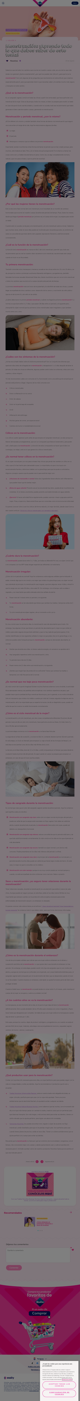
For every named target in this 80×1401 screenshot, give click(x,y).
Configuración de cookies (59, 1393)
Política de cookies (67, 1379)
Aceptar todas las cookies (59, 1385)
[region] (59, 1381)
